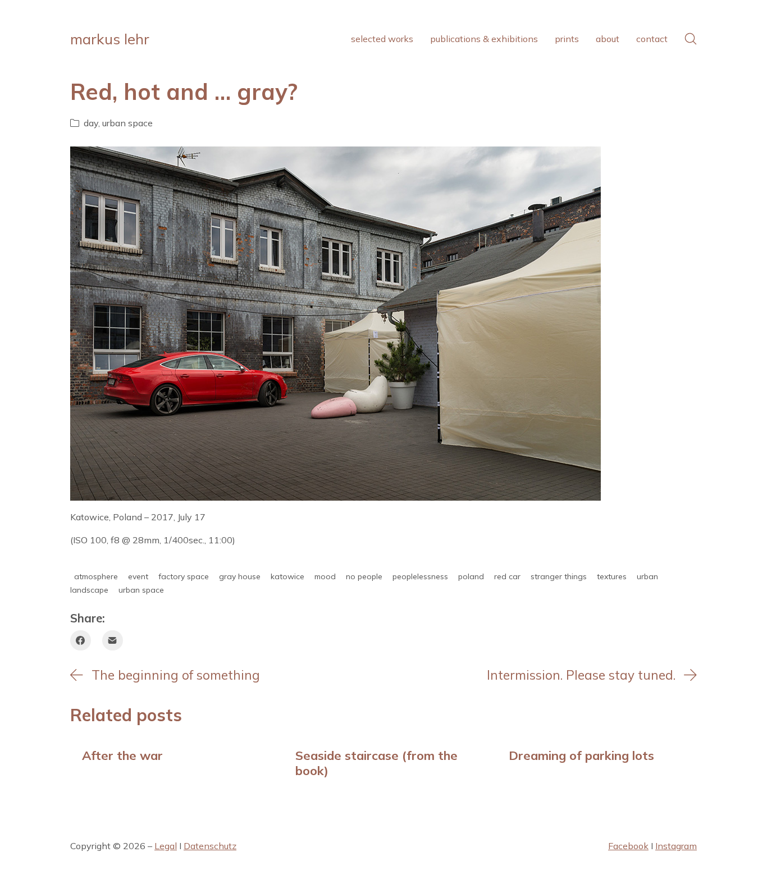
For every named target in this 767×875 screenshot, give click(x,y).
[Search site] (690, 39)
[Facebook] (80, 640)
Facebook (628, 845)
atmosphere (96, 576)
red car (507, 576)
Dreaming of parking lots (581, 755)
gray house (240, 576)
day (91, 123)
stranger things (559, 576)
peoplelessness (420, 576)
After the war (122, 755)
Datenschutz (210, 845)
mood (325, 576)
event (138, 576)
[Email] (112, 640)
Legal (165, 845)
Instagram (676, 845)
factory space (183, 576)
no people (364, 576)
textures (612, 576)
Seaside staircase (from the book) (376, 762)
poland (471, 576)
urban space (127, 123)
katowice (287, 576)
